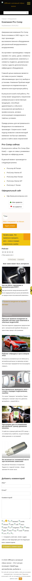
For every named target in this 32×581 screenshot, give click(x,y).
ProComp (13, 259)
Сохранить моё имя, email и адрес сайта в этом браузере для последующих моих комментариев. (16, 539)
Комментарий (7, 497)
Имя (4, 483)
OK (20, 578)
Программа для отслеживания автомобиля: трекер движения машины (14, 426)
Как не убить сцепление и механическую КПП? (12, 286)
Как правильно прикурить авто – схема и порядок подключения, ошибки (15, 391)
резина (21, 259)
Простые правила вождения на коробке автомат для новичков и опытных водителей (15, 320)
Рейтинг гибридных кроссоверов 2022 (15, 354)
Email (4, 490)
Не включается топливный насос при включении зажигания (15, 460)
